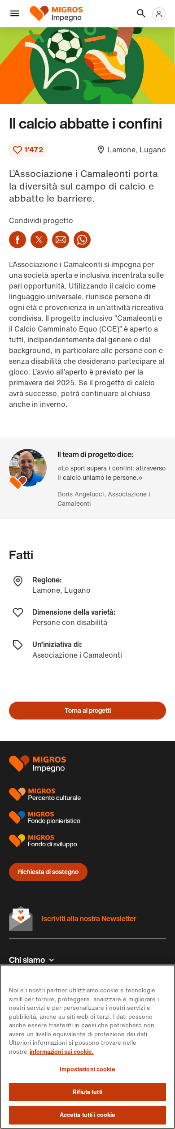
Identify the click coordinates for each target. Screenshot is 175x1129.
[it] (59, 13)
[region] (87, 1047)
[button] (14, 14)
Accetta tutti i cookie (88, 1115)
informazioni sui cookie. (62, 1051)
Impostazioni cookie (87, 1069)
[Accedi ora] (159, 14)
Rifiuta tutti (87, 1092)
